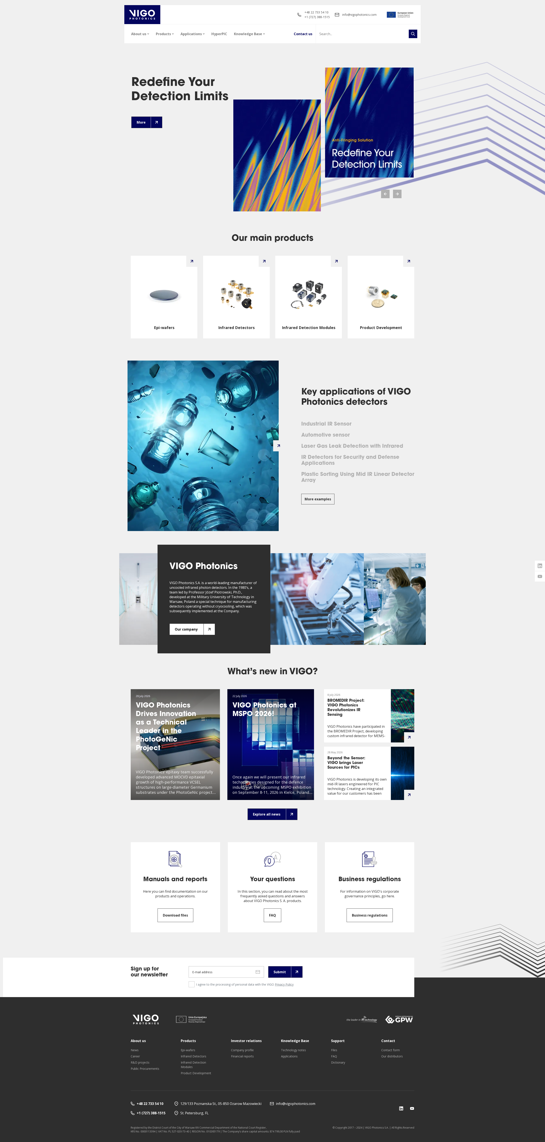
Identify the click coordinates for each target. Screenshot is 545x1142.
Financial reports (242, 1056)
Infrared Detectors (193, 1056)
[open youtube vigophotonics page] (540, 576)
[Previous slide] (385, 194)
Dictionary (338, 1062)
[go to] (400, 15)
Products (163, 34)
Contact (388, 1041)
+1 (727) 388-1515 (317, 17)
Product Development (196, 1073)
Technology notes (293, 1050)
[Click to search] (413, 34)
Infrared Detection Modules (193, 1064)
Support (338, 1041)
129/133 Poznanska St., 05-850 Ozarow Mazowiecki (220, 1103)
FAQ (334, 1056)
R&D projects (140, 1062)
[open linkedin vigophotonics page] (540, 566)
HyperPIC (219, 34)
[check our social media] (401, 1108)
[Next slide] (397, 194)
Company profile (242, 1050)
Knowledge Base (248, 34)
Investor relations (246, 1041)
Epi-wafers (188, 1050)
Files (334, 1050)
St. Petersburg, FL (194, 1113)
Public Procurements (145, 1069)
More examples (318, 499)
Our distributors (392, 1056)
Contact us (303, 34)
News (135, 1050)
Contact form (390, 1050)
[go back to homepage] (142, 14)
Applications (191, 34)
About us (138, 34)
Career (135, 1056)
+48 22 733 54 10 (316, 12)
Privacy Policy (284, 984)
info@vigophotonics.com (359, 15)
